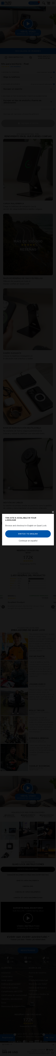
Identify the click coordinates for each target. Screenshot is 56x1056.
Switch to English (28, 534)
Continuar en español (28, 541)
